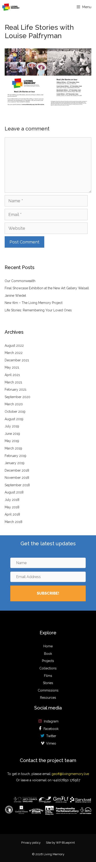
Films (48, 676)
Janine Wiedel (15, 295)
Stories (48, 683)
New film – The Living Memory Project (33, 303)
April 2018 (12, 514)
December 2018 (17, 470)
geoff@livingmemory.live (70, 774)
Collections (48, 668)
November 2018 (17, 477)
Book (48, 654)
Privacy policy (31, 842)
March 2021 (13, 382)
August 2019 (14, 419)
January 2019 (14, 463)
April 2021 (12, 375)
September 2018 (17, 485)
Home (48, 646)
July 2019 (12, 426)
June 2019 (12, 434)
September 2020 (17, 397)
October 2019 (15, 411)
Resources (48, 697)
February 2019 (15, 456)
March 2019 (13, 448)
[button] (48, 593)
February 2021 (15, 389)
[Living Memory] (11, 7)
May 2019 (12, 441)
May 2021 (12, 367)
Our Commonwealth (20, 281)
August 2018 (14, 492)
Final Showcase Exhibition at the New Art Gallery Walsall (47, 288)
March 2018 (13, 522)
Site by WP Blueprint (60, 842)
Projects (48, 661)
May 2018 (12, 507)
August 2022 (14, 345)
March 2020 (14, 404)
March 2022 (14, 353)
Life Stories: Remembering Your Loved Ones (38, 310)
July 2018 (12, 500)
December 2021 (17, 360)
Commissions (48, 690)
